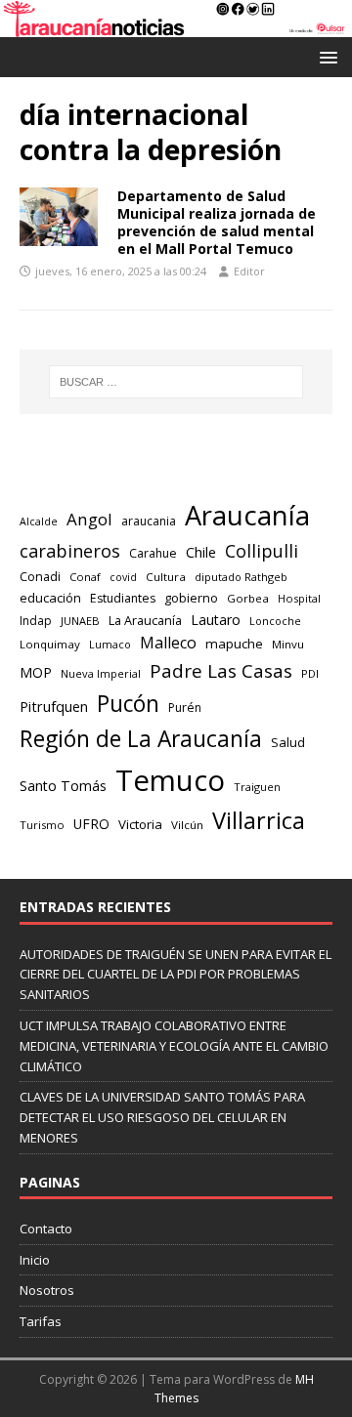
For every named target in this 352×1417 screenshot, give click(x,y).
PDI (310, 673)
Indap (36, 620)
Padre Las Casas (221, 671)
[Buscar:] (176, 381)
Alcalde (39, 521)
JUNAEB (80, 620)
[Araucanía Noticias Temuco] (176, 25)
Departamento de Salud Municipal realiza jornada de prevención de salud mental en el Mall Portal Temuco (216, 223)
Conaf (85, 576)
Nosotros (47, 1290)
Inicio (35, 1260)
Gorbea (248, 598)
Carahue (153, 553)
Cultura (166, 576)
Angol (89, 519)
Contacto (46, 1228)
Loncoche (275, 620)
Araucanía (247, 515)
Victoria (140, 824)
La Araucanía (145, 620)
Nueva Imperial (101, 673)
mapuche (234, 643)
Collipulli (261, 551)
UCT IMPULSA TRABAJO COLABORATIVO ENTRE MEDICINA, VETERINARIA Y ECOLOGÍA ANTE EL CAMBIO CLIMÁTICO (174, 1046)
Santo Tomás (63, 785)
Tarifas (41, 1321)
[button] (325, 56)
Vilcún (187, 824)
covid (123, 577)
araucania (148, 521)
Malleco (168, 642)
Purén (184, 707)
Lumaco (110, 644)
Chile (201, 552)
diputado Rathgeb (241, 576)
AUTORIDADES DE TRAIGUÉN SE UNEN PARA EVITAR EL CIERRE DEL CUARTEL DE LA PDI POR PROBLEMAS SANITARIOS (175, 974)
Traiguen (257, 786)
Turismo (42, 824)
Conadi (40, 576)
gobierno (191, 597)
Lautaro (216, 619)
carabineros (70, 551)
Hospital (299, 598)
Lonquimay (50, 644)
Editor (249, 271)
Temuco (170, 780)
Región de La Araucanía (141, 739)
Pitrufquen (54, 706)
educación (50, 597)
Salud (288, 742)
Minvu (288, 644)
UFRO (91, 823)
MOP (36, 672)
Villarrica (258, 820)
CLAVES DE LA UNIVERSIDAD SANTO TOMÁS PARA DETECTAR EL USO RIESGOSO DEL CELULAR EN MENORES (162, 1117)
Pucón (128, 703)
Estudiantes (122, 598)
